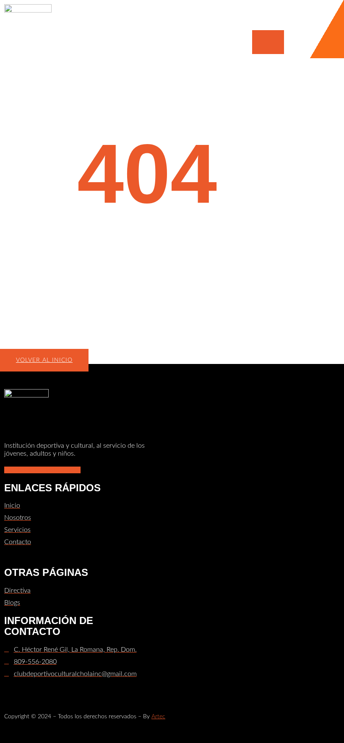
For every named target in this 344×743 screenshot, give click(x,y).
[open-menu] (268, 42)
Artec (158, 717)
